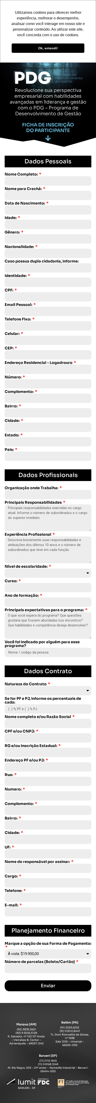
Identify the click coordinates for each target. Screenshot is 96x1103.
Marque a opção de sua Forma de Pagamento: (48, 944)
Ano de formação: (22, 595)
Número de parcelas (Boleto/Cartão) (40, 962)
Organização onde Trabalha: (32, 488)
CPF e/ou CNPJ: (20, 731)
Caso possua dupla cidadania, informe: (42, 261)
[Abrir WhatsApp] (84, 1091)
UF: (8, 847)
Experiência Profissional (28, 534)
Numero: (13, 789)
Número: (13, 377)
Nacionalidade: (20, 247)
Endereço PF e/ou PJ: (25, 760)
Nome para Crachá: (23, 189)
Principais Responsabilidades (33, 502)
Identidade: (16, 276)
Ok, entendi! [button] (48, 48)
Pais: (9, 450)
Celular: (12, 334)
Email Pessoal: (19, 305)
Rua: (9, 775)
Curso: (11, 581)
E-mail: (12, 905)
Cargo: (11, 876)
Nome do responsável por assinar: (38, 862)
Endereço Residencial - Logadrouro (39, 363)
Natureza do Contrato (26, 684)
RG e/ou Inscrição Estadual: (31, 746)
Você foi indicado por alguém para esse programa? (42, 644)
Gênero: (13, 232)
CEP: (9, 348)
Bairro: (11, 406)
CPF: (9, 290)
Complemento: (19, 392)
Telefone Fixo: (18, 319)
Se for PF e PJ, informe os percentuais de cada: (43, 700)
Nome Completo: (21, 174)
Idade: (11, 218)
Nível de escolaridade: (26, 566)
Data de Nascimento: (25, 203)
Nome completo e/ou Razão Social (38, 717)
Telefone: (14, 891)
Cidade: (12, 421)
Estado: (12, 435)
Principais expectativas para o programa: (45, 610)
